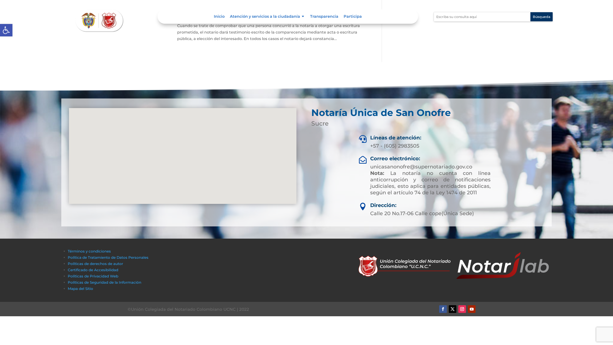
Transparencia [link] (324, 17)
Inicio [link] (219, 17)
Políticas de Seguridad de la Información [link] (104, 282)
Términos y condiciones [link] (89, 251)
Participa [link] (353, 17)
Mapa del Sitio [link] (81, 288)
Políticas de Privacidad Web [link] (93, 276)
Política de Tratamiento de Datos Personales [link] (108, 257)
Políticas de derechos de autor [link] (95, 263)
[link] (6, 30)
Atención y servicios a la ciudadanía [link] (265, 17)
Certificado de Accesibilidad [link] (93, 270)
